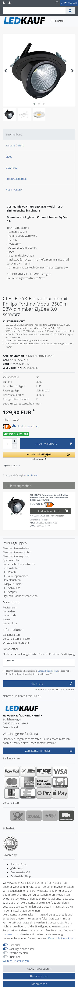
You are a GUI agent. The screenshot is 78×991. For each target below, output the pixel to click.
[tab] (39, 134)
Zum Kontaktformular (37, 750)
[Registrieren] (10, 3)
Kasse (6, 619)
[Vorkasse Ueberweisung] (28, 793)
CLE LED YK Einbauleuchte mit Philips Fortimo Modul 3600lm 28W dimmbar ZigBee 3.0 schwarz (49, 497)
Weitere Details (15, 145)
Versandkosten (30, 475)
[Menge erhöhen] (14, 441)
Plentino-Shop (18, 864)
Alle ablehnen (39, 984)
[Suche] (70, 10)
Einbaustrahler (11, 568)
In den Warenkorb (46, 443)
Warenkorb (9, 615)
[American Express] (28, 782)
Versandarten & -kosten (17, 638)
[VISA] (60, 771)
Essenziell (14, 945)
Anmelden (9, 611)
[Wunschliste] (57, 3)
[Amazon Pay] (44, 771)
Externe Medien (18, 953)
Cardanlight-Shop (20, 876)
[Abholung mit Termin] (66, 815)
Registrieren (10, 607)
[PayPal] (12, 771)
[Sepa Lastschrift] (28, 771)
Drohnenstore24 (20, 872)
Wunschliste (13, 465)
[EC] (12, 793)
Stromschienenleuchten (17, 552)
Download (11, 167)
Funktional (15, 957)
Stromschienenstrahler (16, 548)
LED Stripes (10, 592)
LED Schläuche (11, 588)
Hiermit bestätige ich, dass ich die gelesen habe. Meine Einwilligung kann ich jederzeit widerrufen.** (38, 672)
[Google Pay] (44, 793)
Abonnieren (37, 683)
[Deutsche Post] (18, 815)
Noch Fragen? (14, 189)
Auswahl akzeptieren (39, 968)
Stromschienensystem (16, 556)
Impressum (9, 934)
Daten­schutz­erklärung (61, 938)
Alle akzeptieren (39, 976)
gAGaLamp (16, 868)
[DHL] (34, 815)
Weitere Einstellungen (16, 961)
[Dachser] (50, 815)
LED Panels (9, 572)
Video (9, 156)
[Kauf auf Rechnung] (44, 782)
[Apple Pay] (60, 793)
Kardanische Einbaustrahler (19, 564)
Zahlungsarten (11, 634)
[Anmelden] (4, 3)
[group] (16, 505)
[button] (39, 456)
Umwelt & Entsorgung (16, 642)
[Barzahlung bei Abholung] (60, 782)
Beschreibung (14, 134)
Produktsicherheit (16, 178)
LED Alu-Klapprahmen (15, 576)
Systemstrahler (12, 560)
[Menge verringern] (14, 446)
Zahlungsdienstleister (21, 949)
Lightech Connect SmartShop (20, 596)
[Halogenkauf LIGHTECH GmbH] (22, 708)
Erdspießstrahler (12, 584)
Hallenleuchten (12, 580)
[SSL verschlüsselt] (10, 843)
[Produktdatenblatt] (14, 426)
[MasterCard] (12, 782)
